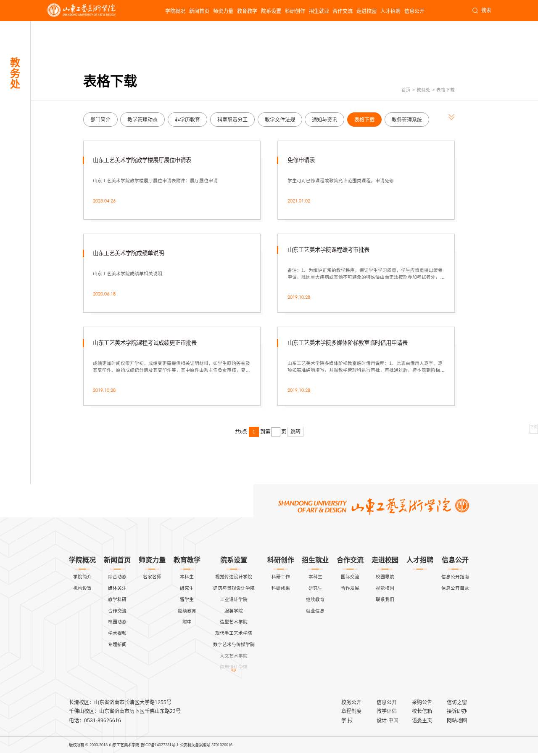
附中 (187, 621)
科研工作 (281, 576)
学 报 (347, 721)
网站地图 (457, 721)
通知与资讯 (324, 120)
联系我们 (385, 599)
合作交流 (342, 11)
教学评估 (387, 711)
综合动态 (117, 576)
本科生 (187, 576)
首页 (406, 89)
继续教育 (187, 610)
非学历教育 (187, 120)
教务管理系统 (407, 120)
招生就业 (319, 11)
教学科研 (117, 599)
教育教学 (247, 11)
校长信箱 (422, 711)
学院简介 (82, 576)
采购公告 (422, 702)
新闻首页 (199, 11)
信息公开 (414, 11)
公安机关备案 (191, 745)
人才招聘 (390, 11)
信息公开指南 (455, 576)
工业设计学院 (234, 599)
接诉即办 (457, 711)
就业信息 (315, 610)
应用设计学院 (234, 667)
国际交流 (350, 576)
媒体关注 (117, 588)
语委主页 (422, 721)
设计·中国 (387, 721)
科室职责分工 (232, 120)
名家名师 (152, 576)
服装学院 (233, 610)
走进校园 (366, 11)
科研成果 (281, 588)
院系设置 (271, 11)
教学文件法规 (280, 120)
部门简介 (100, 120)
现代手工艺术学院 (233, 633)
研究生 (187, 588)
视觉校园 (385, 588)
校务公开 (351, 702)
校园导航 (385, 576)
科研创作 (295, 11)
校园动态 (117, 621)
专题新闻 (117, 644)
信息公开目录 (455, 588)
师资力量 (223, 11)
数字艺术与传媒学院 (234, 644)
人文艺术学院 (234, 655)
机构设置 (82, 588)
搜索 (486, 10)
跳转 (295, 432)
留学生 (187, 599)
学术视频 (117, 633)
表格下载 (445, 89)
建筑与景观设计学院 (234, 588)
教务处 (423, 89)
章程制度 (351, 711)
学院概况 (175, 11)
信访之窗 (457, 702)
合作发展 (350, 588)
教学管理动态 (142, 120)
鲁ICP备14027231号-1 (159, 745)
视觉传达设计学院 (233, 576)
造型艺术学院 (234, 621)
